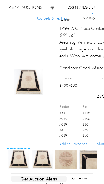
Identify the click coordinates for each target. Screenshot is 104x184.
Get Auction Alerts (39, 179)
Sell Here (79, 179)
